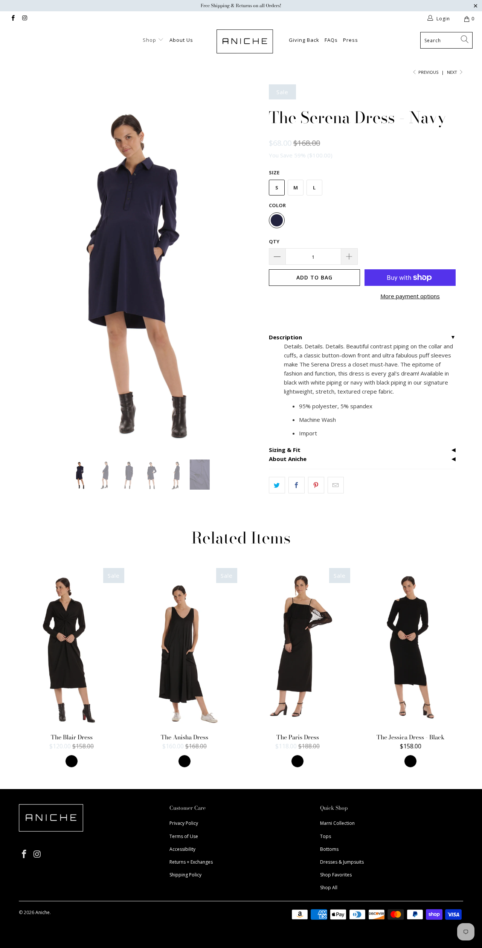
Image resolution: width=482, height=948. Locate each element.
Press (350, 40)
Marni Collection (337, 823)
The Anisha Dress (184, 647)
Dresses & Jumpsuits (342, 862)
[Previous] (31, 266)
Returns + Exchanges (191, 862)
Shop (150, 40)
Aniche (42, 912)
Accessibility (182, 849)
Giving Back (304, 40)
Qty (274, 241)
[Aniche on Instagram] (24, 18)
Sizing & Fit (284, 449)
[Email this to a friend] (336, 485)
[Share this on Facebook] (296, 485)
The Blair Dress (71, 647)
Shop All (328, 887)
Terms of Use (183, 836)
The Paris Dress (297, 647)
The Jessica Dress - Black (410, 647)
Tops (325, 836)
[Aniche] (245, 41)
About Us (181, 40)
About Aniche (288, 459)
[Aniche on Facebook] (12, 18)
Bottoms (329, 849)
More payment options (410, 296)
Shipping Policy (185, 875)
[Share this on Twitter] (277, 485)
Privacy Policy (183, 823)
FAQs (331, 40)
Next (452, 72)
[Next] (248, 266)
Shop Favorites (336, 875)
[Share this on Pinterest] (316, 485)
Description (285, 337)
